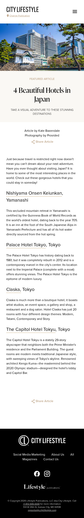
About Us (57, 455)
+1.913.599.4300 (31, 504)
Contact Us (50, 459)
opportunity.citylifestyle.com (42, 510)
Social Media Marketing (29, 455)
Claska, (13, 289)
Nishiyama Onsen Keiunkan (34, 193)
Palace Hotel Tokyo (26, 245)
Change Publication (19, 15)
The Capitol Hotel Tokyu (30, 329)
